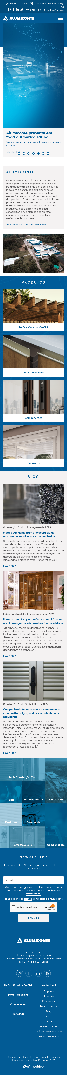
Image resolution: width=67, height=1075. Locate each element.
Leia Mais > (9, 566)
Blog (60, 3)
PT (27, 10)
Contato (49, 1021)
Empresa (49, 991)
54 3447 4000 (33, 952)
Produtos (49, 996)
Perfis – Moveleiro (18, 994)
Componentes (18, 1004)
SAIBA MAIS (14, 151)
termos (28, 898)
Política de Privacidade (49, 1031)
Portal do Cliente (19, 3)
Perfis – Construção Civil (18, 985)
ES (39, 10)
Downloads (48, 1001)
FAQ (61, 6)
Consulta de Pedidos (45, 3)
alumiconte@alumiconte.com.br (34, 955)
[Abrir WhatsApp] (59, 1067)
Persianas (18, 1014)
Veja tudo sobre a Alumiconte (27, 224)
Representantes (49, 1006)
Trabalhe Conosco (54, 10)
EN (33, 10)
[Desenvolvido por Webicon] (39, 1066)
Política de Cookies (49, 1036)
